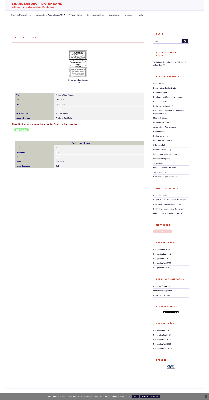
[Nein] (206, 396)
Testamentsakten (160, 172)
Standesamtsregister (95, 15)
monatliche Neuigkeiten (162, 291)
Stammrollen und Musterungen (165, 154)
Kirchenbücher (114, 15)
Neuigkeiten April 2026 (162, 263)
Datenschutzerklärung (150, 396)
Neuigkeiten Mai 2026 (162, 258)
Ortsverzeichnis (75, 15)
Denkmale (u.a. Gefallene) (163, 106)
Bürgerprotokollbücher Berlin (164, 88)
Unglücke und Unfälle (161, 295)
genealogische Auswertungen (164, 127)
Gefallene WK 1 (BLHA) (162, 122)
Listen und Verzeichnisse (21, 15)
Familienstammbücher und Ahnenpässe (168, 97)
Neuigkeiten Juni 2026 (162, 254)
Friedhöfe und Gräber (161, 101)
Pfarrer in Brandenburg (162, 150)
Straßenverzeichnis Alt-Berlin (164, 168)
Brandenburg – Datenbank (37, 3)
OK (135, 396)
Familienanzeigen (160, 92)
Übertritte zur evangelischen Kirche (167, 204)
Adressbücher (158, 83)
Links (141, 15)
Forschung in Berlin (160, 195)
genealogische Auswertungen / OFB (50, 15)
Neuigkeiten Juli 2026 (161, 249)
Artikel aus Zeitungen (161, 286)
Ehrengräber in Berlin (161, 118)
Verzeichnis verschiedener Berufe (166, 177)
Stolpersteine (158, 163)
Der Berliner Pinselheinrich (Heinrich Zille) (169, 209)
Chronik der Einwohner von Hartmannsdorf (169, 200)
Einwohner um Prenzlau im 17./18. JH (167, 213)
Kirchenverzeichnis (160, 136)
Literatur (128, 15)
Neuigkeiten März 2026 (162, 268)
